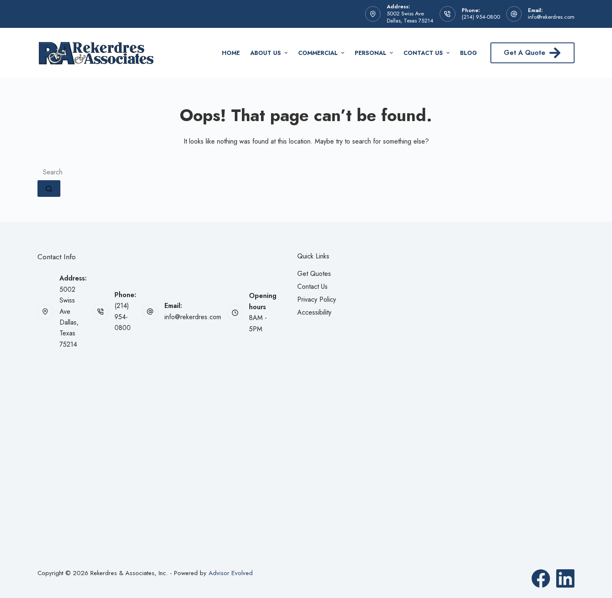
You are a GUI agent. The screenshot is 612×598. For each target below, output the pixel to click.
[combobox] (306, 172)
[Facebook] (541, 578)
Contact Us (423, 53)
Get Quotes (314, 273)
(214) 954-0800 (481, 17)
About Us (265, 53)
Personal (370, 53)
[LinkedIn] (565, 578)
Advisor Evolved (231, 573)
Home (231, 53)
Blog (468, 53)
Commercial (318, 53)
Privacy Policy (316, 299)
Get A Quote (524, 52)
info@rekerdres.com (551, 17)
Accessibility (314, 312)
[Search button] (48, 188)
